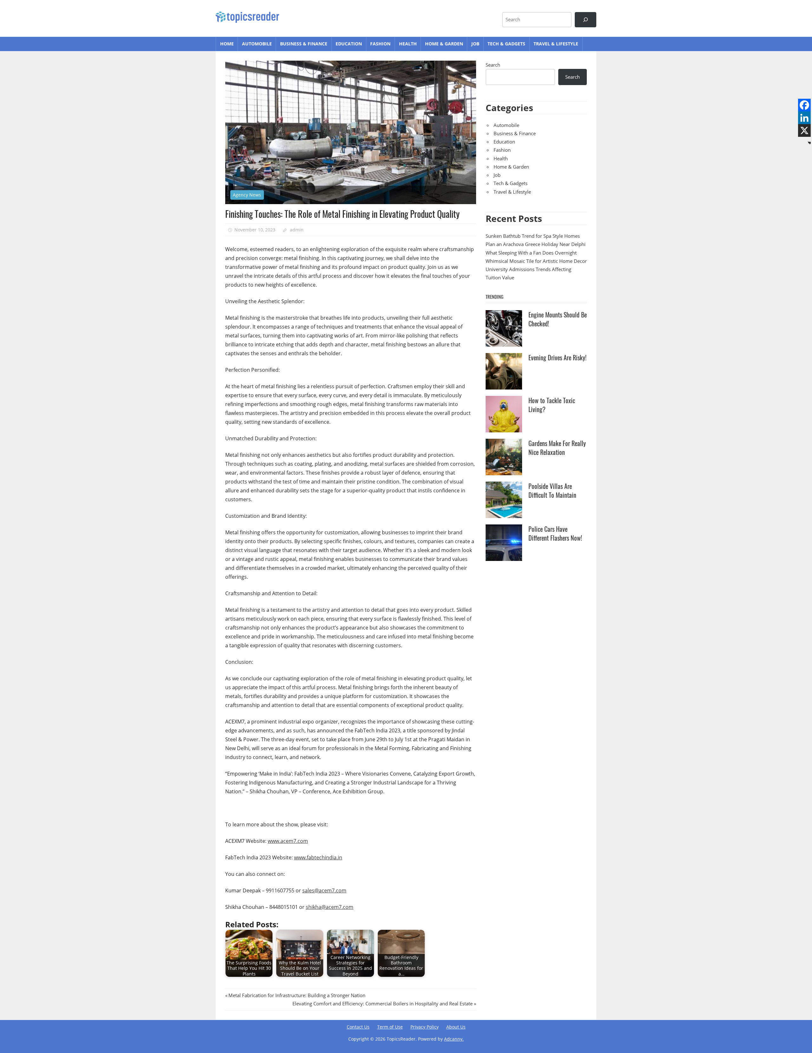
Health (408, 44)
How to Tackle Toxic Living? (551, 405)
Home (227, 44)
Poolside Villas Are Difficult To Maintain (552, 490)
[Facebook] (804, 105)
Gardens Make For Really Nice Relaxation (557, 447)
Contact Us (358, 1027)
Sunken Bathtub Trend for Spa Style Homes (533, 236)
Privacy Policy (424, 1027)
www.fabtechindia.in (318, 857)
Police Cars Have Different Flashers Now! (555, 533)
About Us (456, 1027)
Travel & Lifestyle (556, 44)
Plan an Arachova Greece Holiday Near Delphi (536, 244)
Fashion (380, 44)
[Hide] (809, 142)
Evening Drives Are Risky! (557, 357)
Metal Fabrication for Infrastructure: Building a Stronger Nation (296, 995)
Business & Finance (303, 44)
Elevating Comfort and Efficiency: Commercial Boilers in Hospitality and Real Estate (382, 1003)
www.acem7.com (288, 840)
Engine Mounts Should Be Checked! (557, 319)
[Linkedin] (804, 117)
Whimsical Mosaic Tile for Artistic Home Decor (536, 261)
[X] (804, 130)
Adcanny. (454, 1039)
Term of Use (390, 1027)
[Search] (585, 19)
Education (349, 44)
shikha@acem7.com (329, 906)
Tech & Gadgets (506, 44)
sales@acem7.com (324, 890)
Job (475, 44)
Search (493, 65)
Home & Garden (444, 44)
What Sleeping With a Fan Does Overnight (531, 253)
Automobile (257, 44)
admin (297, 230)
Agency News (247, 195)
